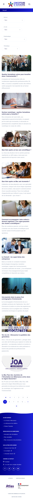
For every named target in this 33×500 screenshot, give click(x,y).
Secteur (5, 17)
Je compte (7, 451)
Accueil (5, 10)
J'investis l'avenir (8, 453)
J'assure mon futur (9, 448)
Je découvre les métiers (10, 423)
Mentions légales (20, 478)
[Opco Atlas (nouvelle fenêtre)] (9, 486)
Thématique (7, 46)
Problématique (7, 36)
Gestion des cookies (16, 496)
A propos (10, 478)
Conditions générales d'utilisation (16, 493)
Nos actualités (8, 437)
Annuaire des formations (11, 434)
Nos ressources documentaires (12, 440)
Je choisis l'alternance (10, 420)
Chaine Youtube (8, 426)
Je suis (5, 26)
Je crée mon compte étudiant (13, 464)
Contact (7, 462)
